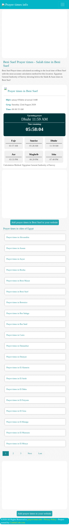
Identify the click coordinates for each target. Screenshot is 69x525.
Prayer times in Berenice (16, 302)
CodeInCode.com (17, 522)
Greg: (8, 104)
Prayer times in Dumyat (16, 357)
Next (30, 453)
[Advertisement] (34, 33)
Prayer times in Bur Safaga (17, 313)
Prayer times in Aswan (15, 248)
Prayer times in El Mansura (18, 432)
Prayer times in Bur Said (16, 324)
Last (40, 453)
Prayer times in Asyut (15, 259)
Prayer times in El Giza (16, 411)
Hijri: (8, 100)
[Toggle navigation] (62, 4)
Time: (8, 109)
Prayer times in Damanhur (17, 346)
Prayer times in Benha (15, 270)
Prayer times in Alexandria (17, 237)
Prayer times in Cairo (15, 335)
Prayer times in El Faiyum (17, 400)
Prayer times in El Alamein (17, 367)
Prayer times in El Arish (16, 378)
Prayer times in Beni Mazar (18, 280)
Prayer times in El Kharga (17, 422)
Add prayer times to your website (34, 513)
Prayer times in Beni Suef (17, 291)
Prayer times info (16, 4)
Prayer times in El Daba (16, 389)
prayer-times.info (34, 519)
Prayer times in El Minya (17, 443)
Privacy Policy (50, 519)
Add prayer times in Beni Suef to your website (34, 222)
